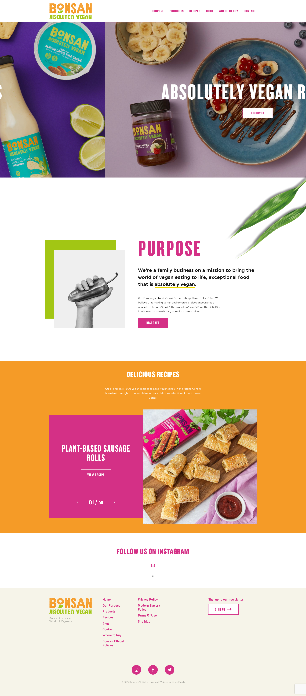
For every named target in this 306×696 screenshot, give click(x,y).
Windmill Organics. (61, 621)
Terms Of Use (147, 615)
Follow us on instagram (153, 551)
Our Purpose (111, 606)
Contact (250, 11)
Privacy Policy (148, 599)
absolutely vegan (175, 284)
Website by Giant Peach (172, 682)
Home (106, 599)
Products (177, 11)
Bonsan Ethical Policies (113, 643)
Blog (209, 11)
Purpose (158, 11)
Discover (153, 323)
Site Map (144, 622)
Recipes (194, 11)
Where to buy (228, 11)
